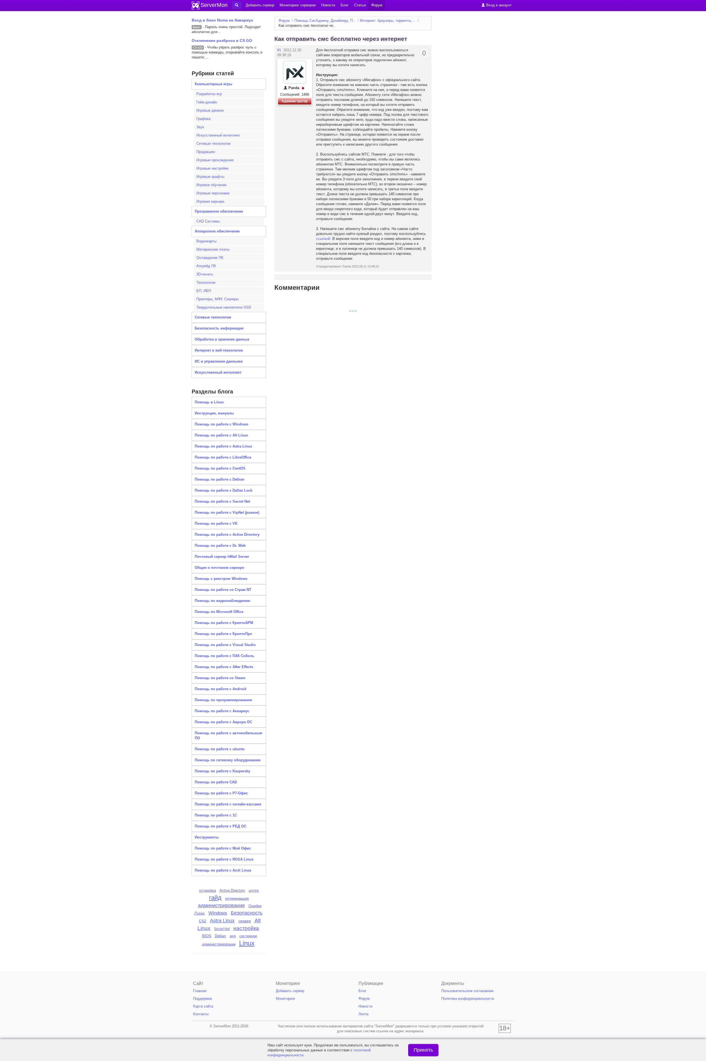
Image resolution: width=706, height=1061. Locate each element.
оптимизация (237, 898)
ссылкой (323, 239)
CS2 (202, 921)
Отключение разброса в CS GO (222, 40)
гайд (215, 897)
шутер (254, 891)
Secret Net (222, 929)
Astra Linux (222, 920)
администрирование (221, 905)
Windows (217, 913)
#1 (279, 50)
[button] (237, 5)
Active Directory (232, 891)
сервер (244, 921)
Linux (247, 943)
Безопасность (247, 913)
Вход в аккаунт (498, 5)
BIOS (206, 936)
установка (207, 890)
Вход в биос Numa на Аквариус (222, 20)
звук (232, 936)
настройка (246, 928)
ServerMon (214, 5)
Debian (220, 936)
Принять (423, 1050)
